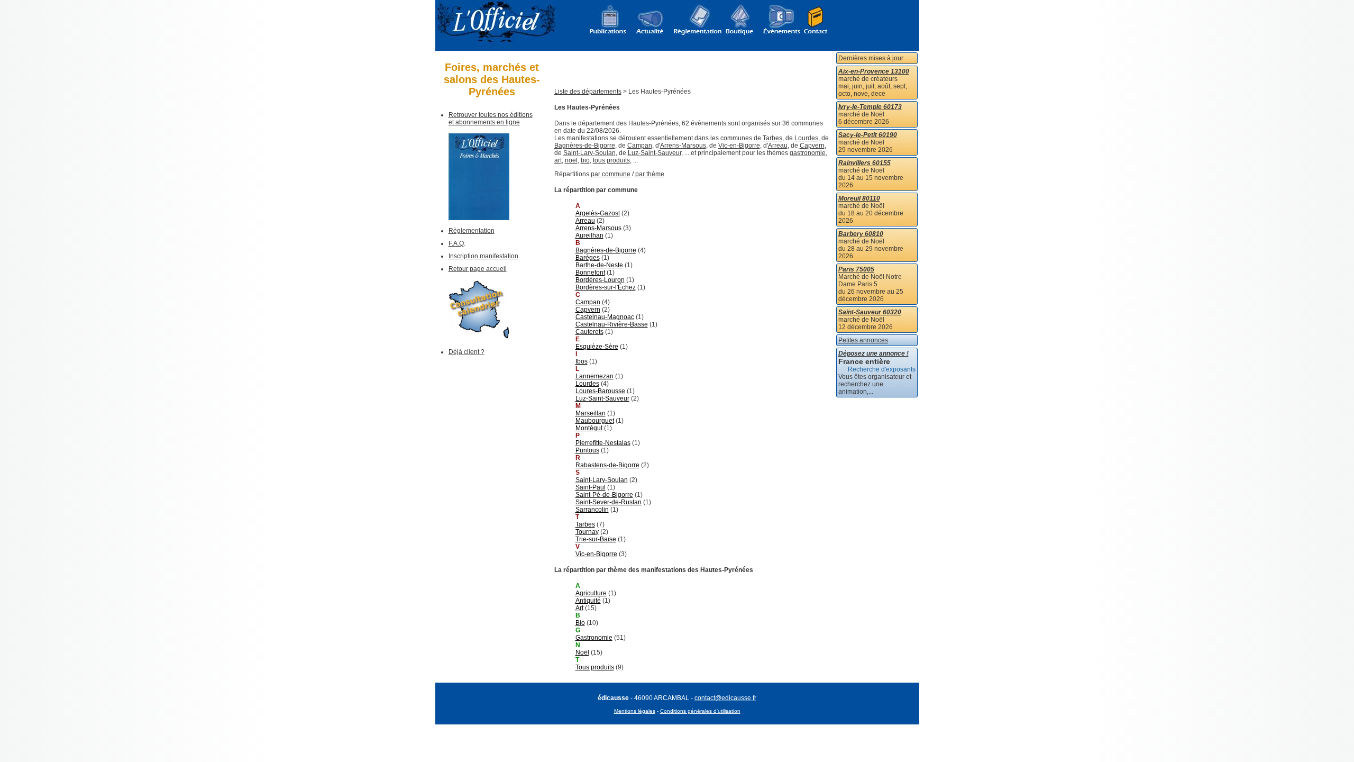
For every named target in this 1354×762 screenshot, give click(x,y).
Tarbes (772, 138)
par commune (610, 174)
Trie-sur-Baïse (595, 539)
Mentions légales (634, 711)
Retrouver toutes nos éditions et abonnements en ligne (491, 118)
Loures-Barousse (600, 391)
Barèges (587, 257)
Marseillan (590, 413)
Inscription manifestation (483, 256)
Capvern (812, 145)
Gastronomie (593, 637)
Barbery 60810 (860, 234)
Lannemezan (594, 376)
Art (579, 608)
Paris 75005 (856, 269)
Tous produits (594, 667)
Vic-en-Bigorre (739, 145)
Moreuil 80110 (859, 198)
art (558, 160)
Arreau (778, 145)
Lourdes (806, 138)
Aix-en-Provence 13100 (873, 71)
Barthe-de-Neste (599, 265)
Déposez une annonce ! (873, 353)
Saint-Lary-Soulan (589, 153)
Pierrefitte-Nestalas (602, 443)
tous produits (611, 160)
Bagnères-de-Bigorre (584, 145)
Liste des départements (587, 91)
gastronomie (808, 153)
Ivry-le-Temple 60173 (870, 107)
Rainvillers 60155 (864, 163)
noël (571, 160)
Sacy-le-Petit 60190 (867, 135)
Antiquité (588, 600)
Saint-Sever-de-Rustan (608, 502)
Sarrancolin (592, 509)
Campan (639, 145)
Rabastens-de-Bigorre (607, 465)
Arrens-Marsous (683, 145)
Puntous (587, 450)
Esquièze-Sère (596, 346)
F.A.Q (456, 243)
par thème (649, 174)
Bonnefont (590, 272)
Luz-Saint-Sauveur (654, 153)
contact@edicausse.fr (725, 698)
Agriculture (591, 593)
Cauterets (589, 331)
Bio (580, 623)
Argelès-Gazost (597, 213)
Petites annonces (863, 340)
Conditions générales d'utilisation (700, 711)
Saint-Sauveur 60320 (869, 312)
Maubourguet (594, 420)
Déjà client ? (466, 352)
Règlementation (472, 230)
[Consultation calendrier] (479, 336)
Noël (582, 652)
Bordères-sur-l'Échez (605, 287)
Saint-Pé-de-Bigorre (604, 494)
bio (585, 160)
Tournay (587, 532)
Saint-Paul (590, 487)
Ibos (581, 361)
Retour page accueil (478, 269)
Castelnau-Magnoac (604, 317)
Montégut (588, 428)
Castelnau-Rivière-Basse (611, 324)
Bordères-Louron (600, 280)
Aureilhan (589, 235)
